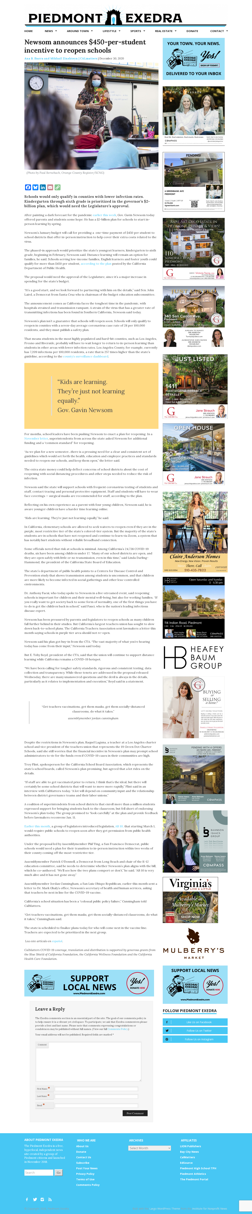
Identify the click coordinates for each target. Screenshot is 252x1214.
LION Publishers (190, 1146)
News (49, 31)
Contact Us (83, 1157)
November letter (36, 438)
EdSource (186, 1162)
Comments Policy (118, 1029)
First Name (43, 1088)
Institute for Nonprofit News (209, 1208)
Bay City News (189, 1151)
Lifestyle (110, 31)
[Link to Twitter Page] (36, 1197)
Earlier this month (37, 826)
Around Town (78, 31)
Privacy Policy (85, 1174)
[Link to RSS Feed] (50, 1197)
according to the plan (96, 263)
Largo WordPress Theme (164, 1208)
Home (28, 31)
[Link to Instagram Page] (43, 1197)
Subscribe (82, 1162)
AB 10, (119, 826)
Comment (42, 1044)
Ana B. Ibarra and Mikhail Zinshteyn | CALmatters (60, 58)
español (57, 941)
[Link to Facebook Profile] (28, 1197)
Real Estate (164, 31)
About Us (82, 1146)
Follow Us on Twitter (199, 1030)
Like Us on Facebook (199, 1022)
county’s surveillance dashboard (85, 356)
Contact (217, 31)
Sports (136, 31)
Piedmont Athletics (193, 1174)
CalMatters (187, 1157)
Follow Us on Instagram (199, 1039)
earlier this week (104, 215)
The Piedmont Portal (194, 1179)
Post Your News (87, 1168)
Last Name (43, 1095)
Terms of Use (85, 1179)
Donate (192, 31)
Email (41, 1104)
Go (59, 1172)
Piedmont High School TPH (198, 1168)
